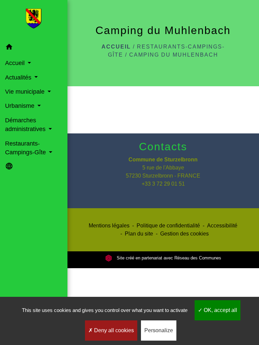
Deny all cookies (113, 330)
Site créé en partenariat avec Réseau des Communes (168, 257)
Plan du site (139, 234)
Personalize (158, 330)
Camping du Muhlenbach (173, 55)
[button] (33, 48)
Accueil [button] (15, 63)
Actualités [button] (19, 77)
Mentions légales (109, 225)
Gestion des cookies (184, 234)
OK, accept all (219, 310)
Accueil (116, 47)
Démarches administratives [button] (26, 124)
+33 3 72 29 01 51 (163, 184)
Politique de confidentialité (168, 225)
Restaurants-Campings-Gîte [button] (26, 148)
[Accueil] (33, 20)
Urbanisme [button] (20, 105)
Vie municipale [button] (25, 91)
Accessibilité (222, 225)
